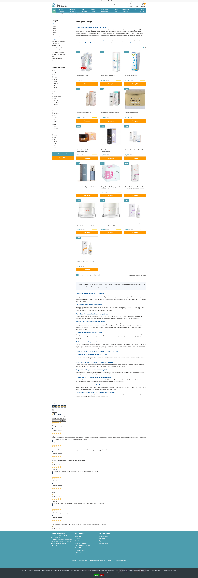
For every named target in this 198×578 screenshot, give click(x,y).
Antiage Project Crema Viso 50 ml (134, 149)
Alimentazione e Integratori (58, 41)
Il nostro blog (78, 552)
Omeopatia (54, 56)
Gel (54, 139)
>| (103, 275)
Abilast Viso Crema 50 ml (108, 75)
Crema (55, 135)
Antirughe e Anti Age (81, 13)
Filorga (55, 92)
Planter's (56, 104)
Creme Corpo (83, 560)
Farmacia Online (55, 13)
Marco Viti (56, 100)
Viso (73, 13)
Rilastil (55, 106)
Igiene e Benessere (56, 43)
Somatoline (56, 111)
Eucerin (55, 87)
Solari (54, 34)
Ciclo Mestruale (121, 560)
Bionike (55, 79)
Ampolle (56, 128)
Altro (55, 75)
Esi (54, 85)
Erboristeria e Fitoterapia (58, 52)
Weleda (55, 121)
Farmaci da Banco (56, 45)
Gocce (55, 141)
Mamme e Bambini (56, 50)
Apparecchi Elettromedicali (58, 54)
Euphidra (56, 89)
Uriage (55, 117)
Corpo (54, 28)
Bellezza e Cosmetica (66, 13)
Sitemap (77, 554)
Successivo (62, 420)
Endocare (56, 83)
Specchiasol (56, 113)
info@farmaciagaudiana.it (59, 543)
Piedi (54, 32)
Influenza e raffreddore (97, 560)
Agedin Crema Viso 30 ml (84, 112)
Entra (107, 541)
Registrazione (56, 1)
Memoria (110, 560)
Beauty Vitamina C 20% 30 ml (85, 261)
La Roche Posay (57, 96)
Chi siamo (77, 538)
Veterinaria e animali (57, 58)
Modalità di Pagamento (81, 543)
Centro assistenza (103, 536)
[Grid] (143, 47)
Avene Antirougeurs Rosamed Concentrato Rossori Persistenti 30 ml (134, 188)
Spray (55, 149)
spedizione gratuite (93, 0)
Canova (55, 81)
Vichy (55, 119)
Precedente (55, 420)
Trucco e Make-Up (57, 37)
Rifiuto (101, 575)
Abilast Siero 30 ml (82, 75)
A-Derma (56, 72)
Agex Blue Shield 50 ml (131, 112)
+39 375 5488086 (136, 1)
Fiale (55, 137)
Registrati (101, 541)
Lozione (55, 143)
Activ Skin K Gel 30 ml (131, 75)
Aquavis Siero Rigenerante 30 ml (86, 187)
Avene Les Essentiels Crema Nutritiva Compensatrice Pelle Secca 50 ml (85, 225)
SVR (55, 115)
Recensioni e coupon (104, 543)
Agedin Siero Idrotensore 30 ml (110, 112)
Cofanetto (56, 133)
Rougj (55, 108)
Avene (55, 77)
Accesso (62, 1)
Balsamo (56, 130)
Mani (54, 30)
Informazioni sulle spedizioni (82, 545)
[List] (145, 47)
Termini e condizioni (80, 550)
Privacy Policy (78, 547)
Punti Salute (102, 538)
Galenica (54, 60)
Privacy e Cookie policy (115, 572)
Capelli (54, 26)
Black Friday (78, 536)
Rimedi (77, 541)
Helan (55, 94)
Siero (55, 147)
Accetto (96, 575)
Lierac (55, 98)
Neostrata (56, 102)
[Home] (54, 10)
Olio (55, 145)
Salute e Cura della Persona (58, 47)
